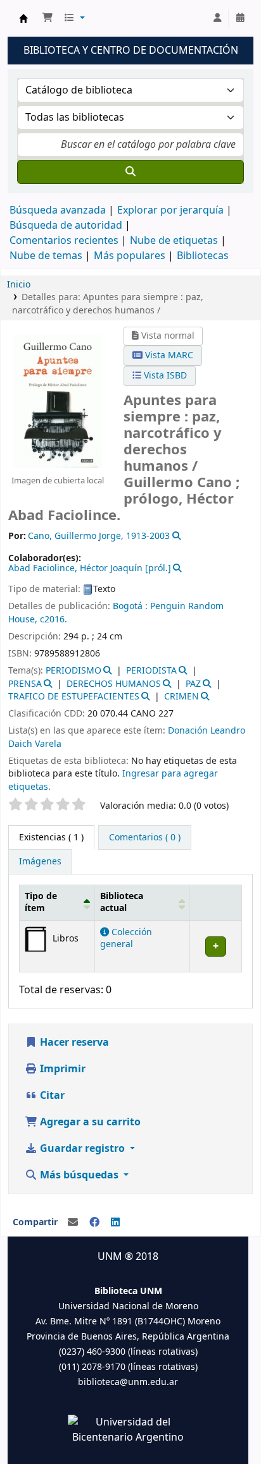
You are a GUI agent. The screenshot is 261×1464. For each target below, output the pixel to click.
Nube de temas (46, 255)
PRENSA (25, 684)
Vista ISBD (164, 375)
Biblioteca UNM (23, 18)
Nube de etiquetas (174, 240)
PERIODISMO (73, 670)
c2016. (53, 619)
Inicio (18, 284)
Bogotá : (131, 606)
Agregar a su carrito (89, 1122)
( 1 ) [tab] (51, 837)
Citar (51, 1095)
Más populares (129, 255)
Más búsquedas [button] (79, 1175)
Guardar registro (82, 1148)
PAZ (193, 684)
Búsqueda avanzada (58, 210)
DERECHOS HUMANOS (114, 684)
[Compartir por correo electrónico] (73, 1222)
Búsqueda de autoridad (66, 225)
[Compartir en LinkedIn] (115, 1222)
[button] (47, 18)
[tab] (144, 837)
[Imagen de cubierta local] (57, 401)
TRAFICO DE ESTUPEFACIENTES (73, 696)
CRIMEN (181, 696)
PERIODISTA (151, 670)
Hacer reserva (73, 1042)
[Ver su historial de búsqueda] (240, 18)
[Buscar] (130, 172)
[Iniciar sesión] (217, 18)
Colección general (126, 938)
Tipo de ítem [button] (41, 902)
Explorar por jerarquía (170, 210)
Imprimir (61, 1069)
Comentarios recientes (64, 240)
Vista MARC (168, 355)
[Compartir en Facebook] (94, 1222)
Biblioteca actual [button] (121, 902)
